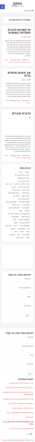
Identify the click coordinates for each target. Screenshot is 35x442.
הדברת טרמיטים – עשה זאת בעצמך (23, 408)
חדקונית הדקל (25, 208)
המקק (17, 3)
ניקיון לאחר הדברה (24, 226)
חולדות (15, 62)
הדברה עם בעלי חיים (23, 187)
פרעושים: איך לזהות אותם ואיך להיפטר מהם (21, 404)
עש (28, 229)
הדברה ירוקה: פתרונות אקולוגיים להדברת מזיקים (19, 388)
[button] (2, 6)
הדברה (19, 62)
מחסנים (11, 62)
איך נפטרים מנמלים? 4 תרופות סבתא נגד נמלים (19, 413)
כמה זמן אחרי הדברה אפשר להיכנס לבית (18, 214)
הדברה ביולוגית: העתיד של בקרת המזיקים (21, 383)
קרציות (22, 231)
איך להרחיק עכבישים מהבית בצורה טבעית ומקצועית (18, 399)
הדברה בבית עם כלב (23, 181)
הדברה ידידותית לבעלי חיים (22, 184)
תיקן (19, 234)
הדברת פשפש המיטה (14, 193)
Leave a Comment (20, 158)
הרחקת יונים (16, 196)
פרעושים (13, 229)
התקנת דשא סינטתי (11, 202)
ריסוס (16, 231)
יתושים (21, 211)
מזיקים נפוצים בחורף (24, 220)
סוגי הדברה (8, 226)
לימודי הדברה (29, 417)
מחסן (14, 220)
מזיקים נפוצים (15, 217)
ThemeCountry (6, 440)
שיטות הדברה (25, 234)
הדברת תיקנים (25, 196)
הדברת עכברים (21, 113)
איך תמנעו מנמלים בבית (19, 74)
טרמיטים (27, 211)
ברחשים (27, 172)
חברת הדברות (16, 205)
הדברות (14, 187)
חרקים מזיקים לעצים (14, 208)
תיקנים (27, 237)
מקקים (15, 223)
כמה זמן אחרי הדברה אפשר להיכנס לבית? (21, 429)
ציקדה (27, 231)
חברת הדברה (25, 205)
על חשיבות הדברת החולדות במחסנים (19, 31)
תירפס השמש (20, 237)
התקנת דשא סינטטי (24, 202)
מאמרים (24, 62)
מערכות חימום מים (24, 223)
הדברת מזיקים (25, 193)
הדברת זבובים (16, 190)
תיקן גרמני (12, 234)
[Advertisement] (22, 256)
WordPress (21, 440)
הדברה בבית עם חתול (23, 178)
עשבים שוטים (21, 229)
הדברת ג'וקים (25, 190)
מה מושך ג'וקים (25, 217)
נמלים (15, 226)
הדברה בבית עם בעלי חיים (22, 175)
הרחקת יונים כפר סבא (23, 199)
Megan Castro (16, 60)
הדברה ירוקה (9, 184)
